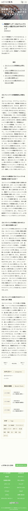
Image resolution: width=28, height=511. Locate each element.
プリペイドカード (19, 425)
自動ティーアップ (7, 428)
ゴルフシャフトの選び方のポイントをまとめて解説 (15, 82)
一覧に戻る (14, 363)
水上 (20, 432)
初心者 (20, 428)
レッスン (6, 378)
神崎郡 (5, 425)
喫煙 (8, 432)
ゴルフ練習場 (11, 425)
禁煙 (5, 432)
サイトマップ (21, 498)
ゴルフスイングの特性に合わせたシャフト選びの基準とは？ (15, 77)
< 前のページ (5, 363)
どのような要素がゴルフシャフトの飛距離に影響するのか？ (15, 72)
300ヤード (15, 428)
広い (12, 432)
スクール (5, 435)
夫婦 (16, 432)
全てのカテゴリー (8, 375)
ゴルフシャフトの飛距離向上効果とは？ (15, 67)
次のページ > (23, 363)
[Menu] (25, 2)
